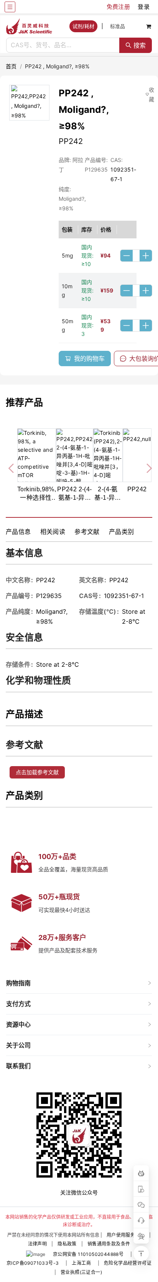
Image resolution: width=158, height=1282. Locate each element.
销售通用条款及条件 (108, 1244)
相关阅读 (53, 531)
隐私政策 (67, 1244)
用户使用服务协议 (126, 1235)
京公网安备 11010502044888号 (88, 1254)
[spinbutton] (136, 255)
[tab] (79, 983)
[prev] (12, 467)
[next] (146, 467)
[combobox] (63, 45)
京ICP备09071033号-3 (33, 1263)
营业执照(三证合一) (81, 1272)
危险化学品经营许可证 (127, 1263)
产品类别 (121, 531)
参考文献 (87, 531)
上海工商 (81, 1263)
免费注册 (118, 6)
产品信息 (18, 531)
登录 (144, 6)
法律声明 (37, 1244)
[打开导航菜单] (10, 7)
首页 (11, 66)
